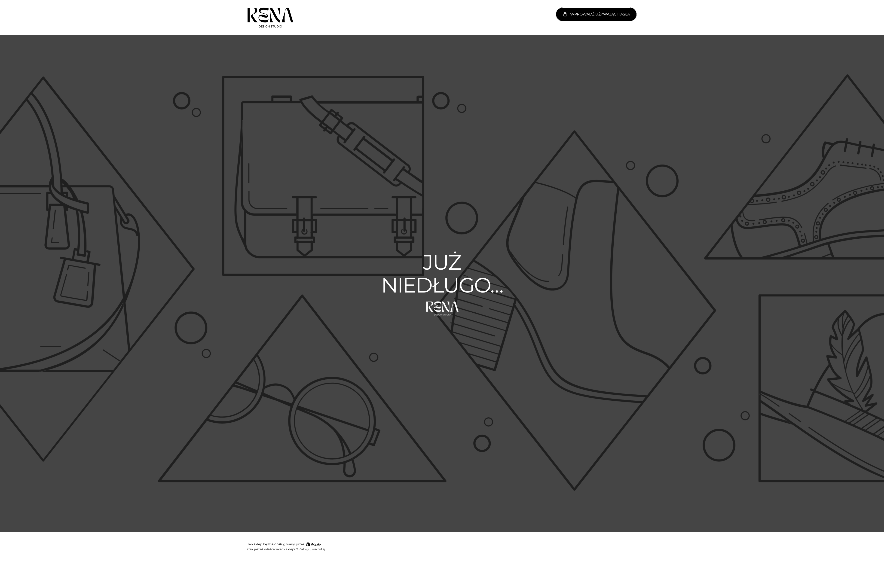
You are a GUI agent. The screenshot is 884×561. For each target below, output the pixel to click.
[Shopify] (313, 544)
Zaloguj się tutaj (312, 549)
